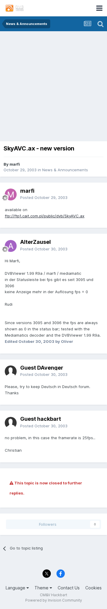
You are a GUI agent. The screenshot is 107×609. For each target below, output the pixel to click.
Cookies (93, 587)
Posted (43, 197)
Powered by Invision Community (53, 600)
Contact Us (69, 587)
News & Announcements (65, 169)
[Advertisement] (53, 87)
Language (16, 587)
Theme (42, 587)
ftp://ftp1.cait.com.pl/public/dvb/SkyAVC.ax (44, 216)
